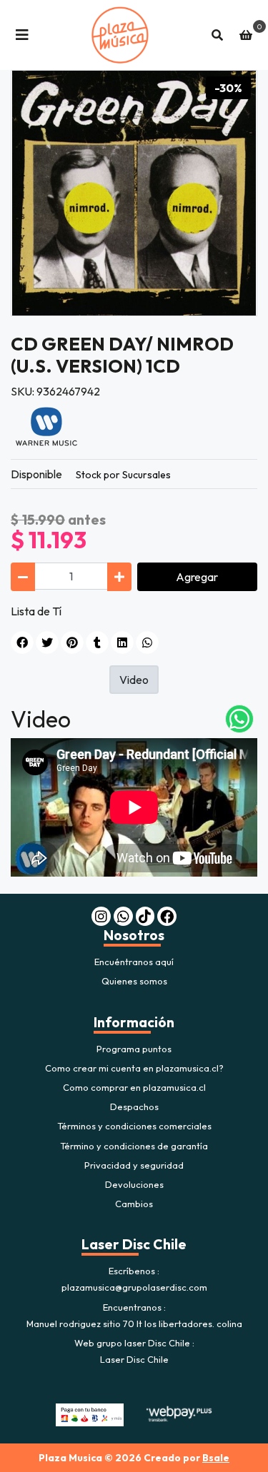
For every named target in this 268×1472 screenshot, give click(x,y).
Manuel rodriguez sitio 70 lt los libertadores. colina (134, 1323)
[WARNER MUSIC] (46, 425)
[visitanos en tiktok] (145, 916)
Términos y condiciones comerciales (134, 1125)
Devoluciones (134, 1184)
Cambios (134, 1203)
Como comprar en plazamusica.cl (134, 1087)
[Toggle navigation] (22, 35)
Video (134, 679)
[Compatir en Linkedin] (122, 642)
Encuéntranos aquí (134, 961)
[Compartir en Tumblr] (97, 642)
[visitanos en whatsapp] (123, 916)
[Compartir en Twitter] (47, 642)
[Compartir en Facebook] (22, 642)
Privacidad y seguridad (134, 1165)
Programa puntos (134, 1048)
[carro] (245, 35)
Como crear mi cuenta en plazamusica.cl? (134, 1068)
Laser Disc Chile (134, 1359)
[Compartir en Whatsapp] (147, 642)
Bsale (215, 1457)
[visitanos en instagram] (101, 916)
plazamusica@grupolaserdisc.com (134, 1287)
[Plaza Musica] (119, 35)
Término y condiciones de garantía (134, 1145)
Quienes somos (134, 981)
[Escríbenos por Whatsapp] (239, 719)
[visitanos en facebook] (167, 916)
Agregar (197, 577)
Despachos (134, 1106)
